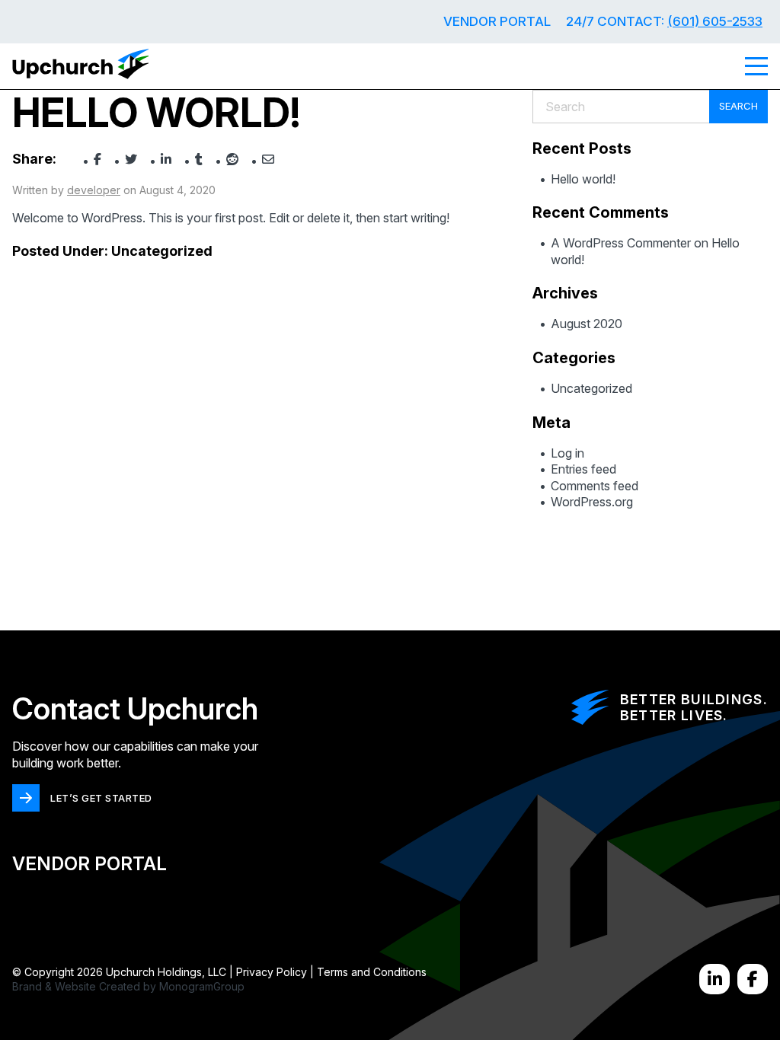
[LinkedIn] (714, 979)
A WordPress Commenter (621, 242)
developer (93, 189)
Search (738, 106)
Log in (567, 453)
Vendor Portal (497, 21)
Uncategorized (162, 251)
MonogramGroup (202, 986)
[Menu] (756, 66)
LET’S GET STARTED (101, 798)
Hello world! (583, 179)
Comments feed (594, 485)
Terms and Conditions (372, 971)
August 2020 (586, 323)
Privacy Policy (271, 971)
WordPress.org (592, 501)
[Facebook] (752, 979)
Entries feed (583, 469)
